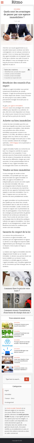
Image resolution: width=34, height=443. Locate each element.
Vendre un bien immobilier (13, 76)
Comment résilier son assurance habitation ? (20, 368)
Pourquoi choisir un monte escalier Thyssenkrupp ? (22, 342)
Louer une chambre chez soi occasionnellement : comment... (21, 360)
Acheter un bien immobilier (13, 74)
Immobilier (17, 9)
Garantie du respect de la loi (13, 78)
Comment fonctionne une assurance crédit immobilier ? (21, 334)
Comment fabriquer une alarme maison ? (21, 351)
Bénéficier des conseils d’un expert (15, 72)
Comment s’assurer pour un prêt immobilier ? (21, 325)
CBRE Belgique (14, 143)
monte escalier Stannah (14, 408)
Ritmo (17, 2)
